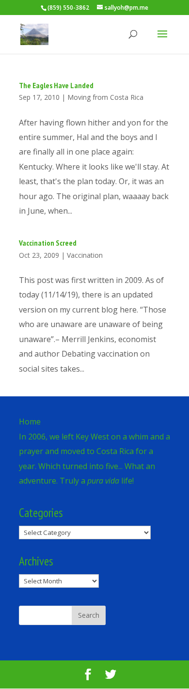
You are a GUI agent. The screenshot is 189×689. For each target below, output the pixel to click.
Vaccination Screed (48, 243)
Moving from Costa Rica (105, 97)
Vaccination (85, 255)
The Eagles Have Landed (56, 85)
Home (30, 421)
